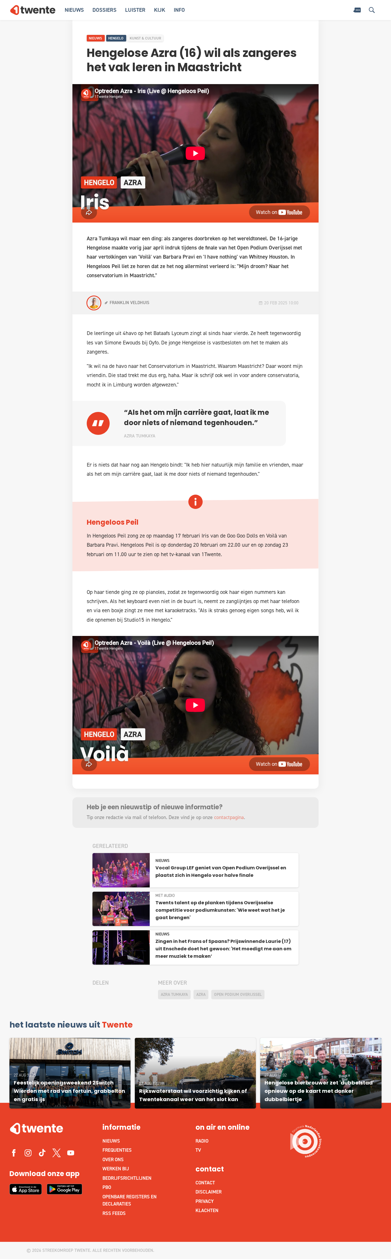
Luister (135, 9)
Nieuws (74, 9)
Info (179, 9)
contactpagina (229, 817)
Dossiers (104, 9)
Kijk (159, 9)
